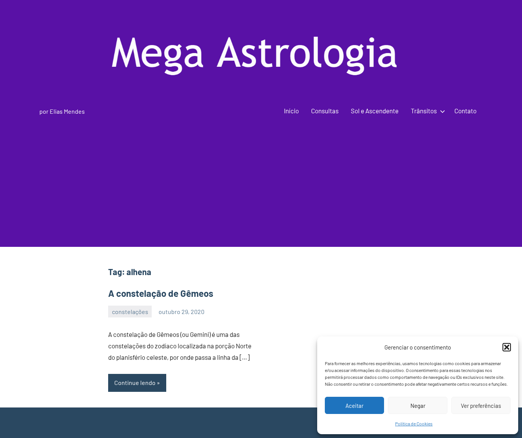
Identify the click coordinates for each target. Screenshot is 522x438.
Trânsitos (424, 110)
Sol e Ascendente (375, 110)
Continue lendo (135, 382)
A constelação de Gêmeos (160, 293)
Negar (417, 405)
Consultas (325, 110)
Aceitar (354, 405)
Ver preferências (481, 405)
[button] (507, 347)
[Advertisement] (261, 193)
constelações (130, 311)
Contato (465, 110)
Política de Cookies (414, 423)
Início (291, 110)
